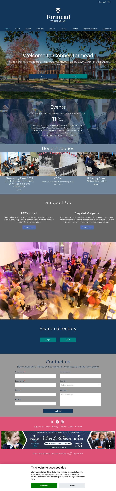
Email (17, 390)
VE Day (58, 178)
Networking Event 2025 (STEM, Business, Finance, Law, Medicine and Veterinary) (19, 182)
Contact (78, 427)
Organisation (65, 372)
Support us (38, 427)
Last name (19, 381)
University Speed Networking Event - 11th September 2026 (58, 113)
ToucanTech (78, 454)
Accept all (44, 485)
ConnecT (102, 2)
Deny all (72, 485)
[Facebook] (57, 422)
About (71, 427)
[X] (52, 422)
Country (63, 381)
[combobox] (80, 385)
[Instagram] (62, 422)
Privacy (55, 427)
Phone (18, 399)
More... (19, 190)
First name (19, 372)
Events (58, 107)
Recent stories (58, 148)
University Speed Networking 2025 (96, 179)
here (33, 479)
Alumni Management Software (45, 454)
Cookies (63, 427)
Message (63, 390)
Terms (47, 427)
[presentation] (3, 167)
